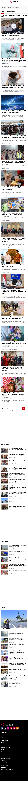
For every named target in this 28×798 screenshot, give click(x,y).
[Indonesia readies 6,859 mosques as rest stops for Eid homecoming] (12, 152)
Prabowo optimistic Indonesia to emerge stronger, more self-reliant (17, 677)
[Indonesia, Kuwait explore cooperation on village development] (4, 684)
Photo (2, 751)
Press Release (4, 754)
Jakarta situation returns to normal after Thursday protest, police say (17, 639)
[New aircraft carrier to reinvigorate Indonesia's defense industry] (4, 487)
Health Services (15, 7)
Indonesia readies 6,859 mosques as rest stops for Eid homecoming (13, 161)
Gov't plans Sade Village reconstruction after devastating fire (17, 559)
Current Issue (4, 740)
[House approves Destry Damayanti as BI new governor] (4, 671)
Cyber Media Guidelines (7, 769)
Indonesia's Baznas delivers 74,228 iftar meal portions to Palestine (14, 136)
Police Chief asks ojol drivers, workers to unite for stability (12, 213)
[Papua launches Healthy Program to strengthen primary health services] (12, 229)
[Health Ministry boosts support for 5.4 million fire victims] (4, 547)
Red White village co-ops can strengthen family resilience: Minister (12, 368)
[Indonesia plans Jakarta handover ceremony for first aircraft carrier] (4, 468)
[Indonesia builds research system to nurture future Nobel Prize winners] (4, 494)
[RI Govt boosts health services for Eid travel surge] (12, 256)
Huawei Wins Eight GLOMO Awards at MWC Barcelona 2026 (14, 111)
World (2, 742)
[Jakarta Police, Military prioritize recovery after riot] (4, 553)
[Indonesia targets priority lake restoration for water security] (4, 652)
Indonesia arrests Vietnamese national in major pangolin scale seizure (17, 475)
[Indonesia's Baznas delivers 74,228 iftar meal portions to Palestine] (12, 127)
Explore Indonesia (5, 747)
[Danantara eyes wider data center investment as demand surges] (4, 665)
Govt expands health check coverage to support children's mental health (12, 188)
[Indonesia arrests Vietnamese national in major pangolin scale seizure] (4, 475)
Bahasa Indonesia (5, 758)
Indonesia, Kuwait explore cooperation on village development (15, 683)
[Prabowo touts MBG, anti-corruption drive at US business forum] (12, 384)
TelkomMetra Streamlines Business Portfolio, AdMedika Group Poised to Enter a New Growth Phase (14, 60)
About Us (3, 767)
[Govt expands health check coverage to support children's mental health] (12, 178)
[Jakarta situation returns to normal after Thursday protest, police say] (4, 640)
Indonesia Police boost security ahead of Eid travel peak (13, 34)
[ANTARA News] (15, 1)
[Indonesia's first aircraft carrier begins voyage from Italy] (4, 481)
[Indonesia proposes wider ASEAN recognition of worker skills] (4, 659)
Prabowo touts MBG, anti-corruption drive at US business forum (13, 394)
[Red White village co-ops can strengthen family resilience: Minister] (12, 358)
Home (4, 7)
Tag (9, 7)
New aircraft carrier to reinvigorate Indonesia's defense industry (17, 487)
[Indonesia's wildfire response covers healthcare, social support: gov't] (4, 566)
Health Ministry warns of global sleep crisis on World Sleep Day (13, 86)
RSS (2, 772)
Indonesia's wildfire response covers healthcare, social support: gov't (17, 566)
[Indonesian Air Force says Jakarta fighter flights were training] (4, 633)
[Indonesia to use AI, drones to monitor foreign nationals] (4, 456)
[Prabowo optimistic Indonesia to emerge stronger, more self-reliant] (4, 677)
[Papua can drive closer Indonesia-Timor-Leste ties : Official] (4, 572)
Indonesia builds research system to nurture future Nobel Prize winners (17, 494)
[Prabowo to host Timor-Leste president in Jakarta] (4, 646)
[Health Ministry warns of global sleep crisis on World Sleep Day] (12, 77)
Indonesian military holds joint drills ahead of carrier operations (13, 627)
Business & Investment (6, 745)
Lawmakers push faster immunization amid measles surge (14, 342)
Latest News (4, 541)
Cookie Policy (4, 765)
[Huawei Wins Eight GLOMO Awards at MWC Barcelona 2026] (12, 102)
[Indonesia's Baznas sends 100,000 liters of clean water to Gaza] (12, 308)
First (3, 408)
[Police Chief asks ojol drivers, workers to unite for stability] (12, 204)
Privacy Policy (4, 762)
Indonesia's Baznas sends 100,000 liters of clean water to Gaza (13, 317)
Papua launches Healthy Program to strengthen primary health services (13, 239)
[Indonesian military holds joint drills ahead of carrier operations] (4, 500)
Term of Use (4, 760)
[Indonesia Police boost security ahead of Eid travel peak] (12, 25)
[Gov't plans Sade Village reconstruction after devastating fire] (4, 559)
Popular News (5, 444)
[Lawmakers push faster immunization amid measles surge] (12, 333)
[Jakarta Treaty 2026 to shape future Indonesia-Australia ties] (4, 507)
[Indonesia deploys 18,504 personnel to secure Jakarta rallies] (4, 450)
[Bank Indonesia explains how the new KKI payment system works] (4, 462)
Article (2, 749)
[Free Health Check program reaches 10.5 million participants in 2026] (12, 281)
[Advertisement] (14, 428)
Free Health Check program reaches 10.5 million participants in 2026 (14, 291)
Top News (4, 607)
